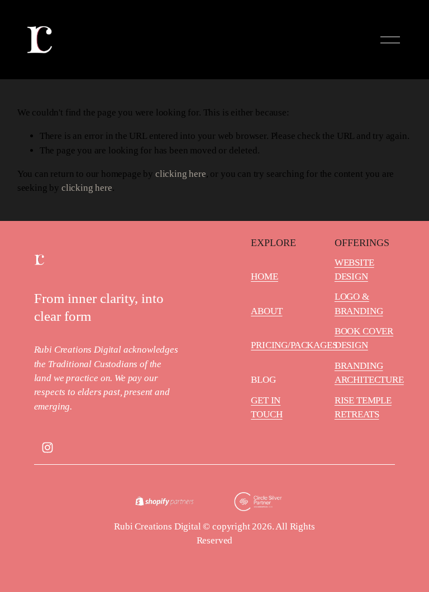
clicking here (180, 174)
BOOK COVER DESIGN (364, 338)
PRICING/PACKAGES (294, 345)
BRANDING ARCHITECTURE (369, 372)
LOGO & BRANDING (359, 303)
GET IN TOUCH (266, 407)
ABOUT (266, 311)
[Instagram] (47, 447)
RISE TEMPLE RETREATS (363, 407)
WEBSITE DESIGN (354, 269)
